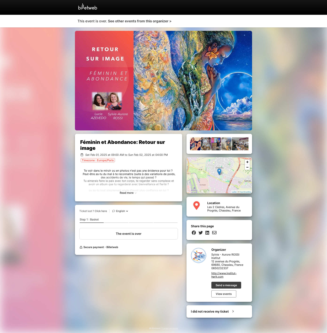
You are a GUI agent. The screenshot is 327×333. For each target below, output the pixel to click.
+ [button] (247, 162)
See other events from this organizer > (140, 21)
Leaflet (234, 192)
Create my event (170, 328)
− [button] (247, 167)
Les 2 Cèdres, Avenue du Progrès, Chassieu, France (224, 208)
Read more (127, 192)
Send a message (226, 285)
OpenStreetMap (245, 192)
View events (224, 294)
